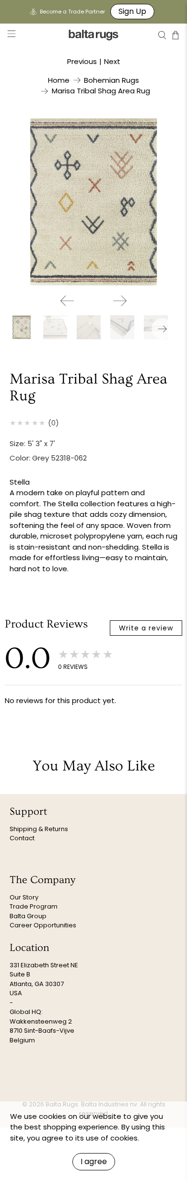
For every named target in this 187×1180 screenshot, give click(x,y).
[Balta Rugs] (93, 34)
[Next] (120, 301)
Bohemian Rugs (111, 80)
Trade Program (34, 906)
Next (112, 61)
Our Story (24, 897)
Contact (22, 838)
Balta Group (28, 916)
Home (59, 80)
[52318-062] (94, 201)
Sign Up (132, 11)
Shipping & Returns (39, 829)
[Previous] (67, 301)
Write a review (146, 628)
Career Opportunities (43, 925)
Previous (82, 61)
